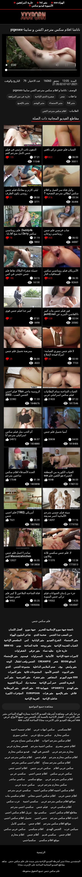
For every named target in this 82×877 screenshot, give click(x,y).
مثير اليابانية (38, 640)
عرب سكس (13, 801)
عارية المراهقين (24, 2)
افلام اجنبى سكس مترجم (25, 762)
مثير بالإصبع (23, 103)
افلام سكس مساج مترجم (25, 740)
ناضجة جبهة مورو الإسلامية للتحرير (56, 629)
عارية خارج (61, 650)
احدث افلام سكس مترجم (64, 817)
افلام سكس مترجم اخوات (56, 740)
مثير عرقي (34, 650)
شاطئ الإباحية (50, 698)
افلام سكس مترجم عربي (18, 757)
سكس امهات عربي (44, 729)
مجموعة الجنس (22, 666)
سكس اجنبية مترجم (42, 746)
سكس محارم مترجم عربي (52, 784)
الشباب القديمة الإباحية (66, 645)
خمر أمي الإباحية (47, 682)
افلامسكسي (64, 729)
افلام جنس (34, 823)
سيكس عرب (71, 829)
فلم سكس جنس (41, 621)
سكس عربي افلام (63, 768)
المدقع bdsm (68, 661)
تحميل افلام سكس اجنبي (17, 817)
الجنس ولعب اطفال (25, 661)
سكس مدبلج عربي (41, 734)
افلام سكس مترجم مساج (56, 762)
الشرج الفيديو (54, 640)
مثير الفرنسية (23, 677)
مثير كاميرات (14, 672)
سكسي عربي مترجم (19, 790)
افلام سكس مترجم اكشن (54, 111)
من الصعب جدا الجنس (60, 634)
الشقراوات (20, 650)
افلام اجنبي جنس (18, 768)
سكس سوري (20, 734)
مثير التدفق (27, 688)
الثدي (8, 666)
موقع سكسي (35, 779)
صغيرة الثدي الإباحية (44, 96)
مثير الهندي (72, 688)
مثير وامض (71, 666)
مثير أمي (8, 677)
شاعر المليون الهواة (20, 634)
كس (26, 640)
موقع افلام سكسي (49, 840)
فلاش (73, 693)
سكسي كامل (18, 823)
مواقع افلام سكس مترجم (57, 823)
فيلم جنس (40, 757)
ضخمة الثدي (40, 634)
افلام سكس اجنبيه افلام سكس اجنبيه (54, 790)
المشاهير (52, 677)
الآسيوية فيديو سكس (42, 5)
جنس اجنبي (41, 817)
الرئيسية (41, 852)
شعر (62, 96)
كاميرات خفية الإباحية (67, 656)
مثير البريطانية (11, 688)
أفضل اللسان (15, 629)
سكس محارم (61, 734)
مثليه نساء (48, 650)
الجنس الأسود (52, 672)
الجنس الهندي (53, 829)
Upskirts (57, 688)
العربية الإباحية (32, 698)
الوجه (9, 661)
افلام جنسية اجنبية (21, 729)
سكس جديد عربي (25, 784)
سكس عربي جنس (40, 768)
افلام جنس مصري (65, 746)
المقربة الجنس (67, 682)
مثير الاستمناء (55, 103)
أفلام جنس (33, 834)
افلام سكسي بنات (15, 795)
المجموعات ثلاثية (33, 672)
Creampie (44, 661)
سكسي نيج (40, 812)
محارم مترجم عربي (63, 751)
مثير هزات (48, 693)
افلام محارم (17, 834)
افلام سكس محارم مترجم (63, 757)
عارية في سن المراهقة (19, 96)
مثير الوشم (39, 103)
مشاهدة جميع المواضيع (41, 706)
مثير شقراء (39, 677)
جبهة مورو (30, 629)
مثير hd (43, 2)
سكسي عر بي (18, 773)
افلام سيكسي (35, 829)
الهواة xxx (59, 2)
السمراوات (37, 656)
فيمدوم (24, 656)
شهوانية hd (42, 688)
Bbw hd (8, 645)
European (33, 693)
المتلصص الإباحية (13, 640)
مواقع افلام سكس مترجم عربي (58, 801)
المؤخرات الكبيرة (14, 693)
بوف (60, 666)
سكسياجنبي (29, 840)
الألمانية (50, 656)
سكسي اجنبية (30, 801)
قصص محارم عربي (17, 746)
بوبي (18, 645)
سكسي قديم (49, 834)
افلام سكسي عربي (61, 806)
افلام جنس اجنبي (38, 773)
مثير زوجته (46, 645)
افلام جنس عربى (67, 795)
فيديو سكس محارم (18, 751)
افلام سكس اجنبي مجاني (41, 795)
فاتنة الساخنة (31, 645)
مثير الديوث (68, 672)
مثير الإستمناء (11, 656)
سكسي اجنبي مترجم (22, 806)
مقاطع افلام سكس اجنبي (63, 812)
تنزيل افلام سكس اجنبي (18, 812)
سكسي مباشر (17, 779)
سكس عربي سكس (61, 773)
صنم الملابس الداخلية (44, 666)
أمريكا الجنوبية (14, 682)
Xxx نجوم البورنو (69, 677)
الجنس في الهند (40, 751)
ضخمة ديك (30, 682)
